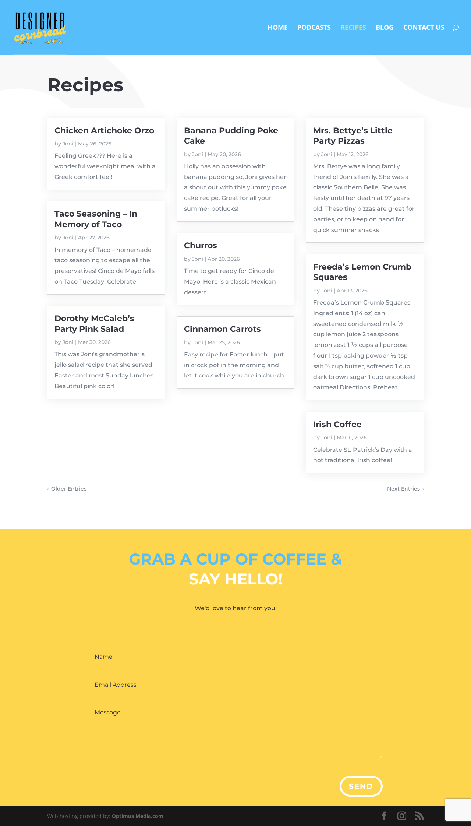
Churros (200, 245)
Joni (68, 143)
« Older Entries (66, 488)
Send (361, 786)
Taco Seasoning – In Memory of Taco (95, 219)
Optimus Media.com (137, 815)
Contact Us (424, 28)
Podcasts (314, 28)
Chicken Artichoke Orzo (104, 131)
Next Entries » (405, 488)
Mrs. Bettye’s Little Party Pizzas (353, 136)
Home (278, 28)
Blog (385, 28)
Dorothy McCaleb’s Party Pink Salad (94, 323)
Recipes (353, 28)
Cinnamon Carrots (222, 329)
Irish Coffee (337, 424)
